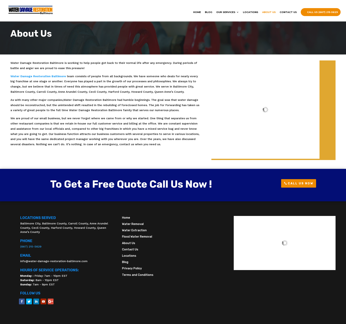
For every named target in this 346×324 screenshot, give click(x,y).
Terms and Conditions (137, 275)
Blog (208, 12)
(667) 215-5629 (30, 246)
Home (197, 12)
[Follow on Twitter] (29, 301)
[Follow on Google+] (51, 301)
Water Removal (133, 224)
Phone (26, 241)
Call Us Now (300, 183)
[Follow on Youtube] (43, 301)
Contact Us (288, 12)
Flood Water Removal (137, 236)
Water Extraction (134, 230)
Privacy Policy (132, 268)
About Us (269, 12)
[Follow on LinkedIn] (36, 301)
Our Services (225, 12)
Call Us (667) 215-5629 (322, 12)
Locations (250, 12)
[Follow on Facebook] (22, 301)
